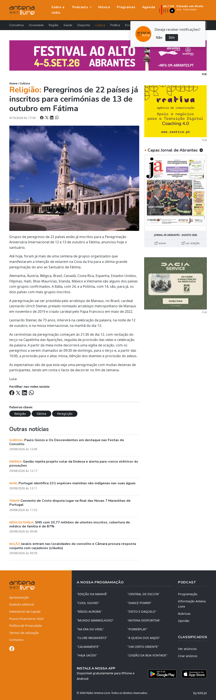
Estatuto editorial (21, 604)
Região (53, 25)
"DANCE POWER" (139, 603)
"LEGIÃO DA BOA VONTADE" (147, 655)
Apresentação (19, 597)
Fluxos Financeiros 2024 (26, 619)
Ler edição (192, 243)
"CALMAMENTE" (88, 647)
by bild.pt (200, 693)
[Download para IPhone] (194, 674)
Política (115, 25)
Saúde (67, 25)
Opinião (183, 621)
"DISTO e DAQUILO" (141, 611)
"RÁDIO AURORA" (89, 611)
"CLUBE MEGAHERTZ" (92, 638)
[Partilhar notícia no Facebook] (42, 117)
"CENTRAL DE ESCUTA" (143, 594)
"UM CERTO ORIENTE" (143, 647)
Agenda (148, 7)
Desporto (83, 25)
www (162, 243)
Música (104, 7)
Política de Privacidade (25, 626)
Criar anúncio (187, 656)
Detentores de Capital (24, 611)
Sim (172, 37)
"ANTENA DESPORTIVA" (143, 620)
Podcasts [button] (80, 7)
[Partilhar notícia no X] (47, 117)
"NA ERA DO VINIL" (90, 629)
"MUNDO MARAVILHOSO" (95, 620)
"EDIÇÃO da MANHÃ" (92, 594)
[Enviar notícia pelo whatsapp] (56, 117)
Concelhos (16, 25)
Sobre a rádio (57, 10)
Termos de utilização (24, 633)
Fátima (41, 414)
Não (159, 37)
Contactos (16, 640)
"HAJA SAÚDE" (87, 655)
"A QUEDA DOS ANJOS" (143, 638)
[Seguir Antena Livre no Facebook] (11, 649)
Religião (20, 414)
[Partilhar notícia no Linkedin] (52, 117)
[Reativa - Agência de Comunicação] (175, 111)
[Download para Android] (162, 674)
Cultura (100, 25)
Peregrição (64, 414)
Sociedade (36, 25)
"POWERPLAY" (137, 629)
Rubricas (184, 614)
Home (13, 83)
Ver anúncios (187, 649)
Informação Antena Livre (192, 604)
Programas (126, 7)
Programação (187, 594)
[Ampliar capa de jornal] (175, 193)
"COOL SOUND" (88, 603)
